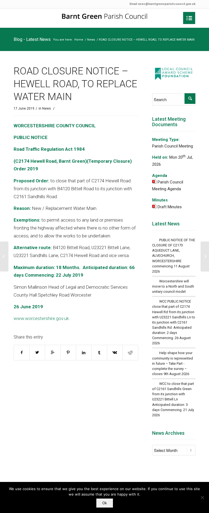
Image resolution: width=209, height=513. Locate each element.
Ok (104, 503)
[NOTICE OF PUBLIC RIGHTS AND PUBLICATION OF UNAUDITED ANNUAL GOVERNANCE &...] (4, 256)
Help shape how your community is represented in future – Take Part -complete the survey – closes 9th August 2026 (172, 363)
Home (78, 39)
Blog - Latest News (32, 39)
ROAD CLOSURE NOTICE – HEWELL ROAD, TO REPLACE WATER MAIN (75, 83)
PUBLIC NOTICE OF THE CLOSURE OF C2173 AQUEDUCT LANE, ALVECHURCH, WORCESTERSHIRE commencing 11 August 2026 (173, 255)
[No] (202, 497)
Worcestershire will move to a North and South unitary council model (173, 286)
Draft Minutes (170, 206)
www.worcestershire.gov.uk (41, 318)
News (91, 39)
